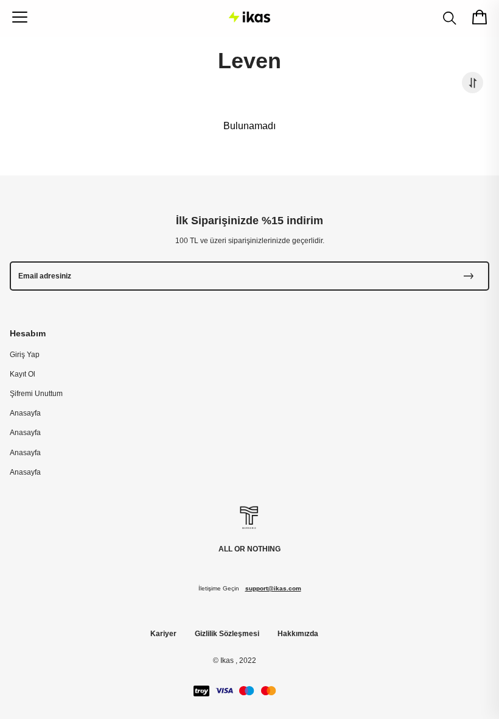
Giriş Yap (25, 354)
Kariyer (163, 633)
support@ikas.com (273, 588)
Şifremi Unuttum (36, 393)
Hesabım (28, 333)
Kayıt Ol (22, 374)
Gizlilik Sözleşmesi (227, 633)
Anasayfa (25, 413)
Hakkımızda (297, 633)
